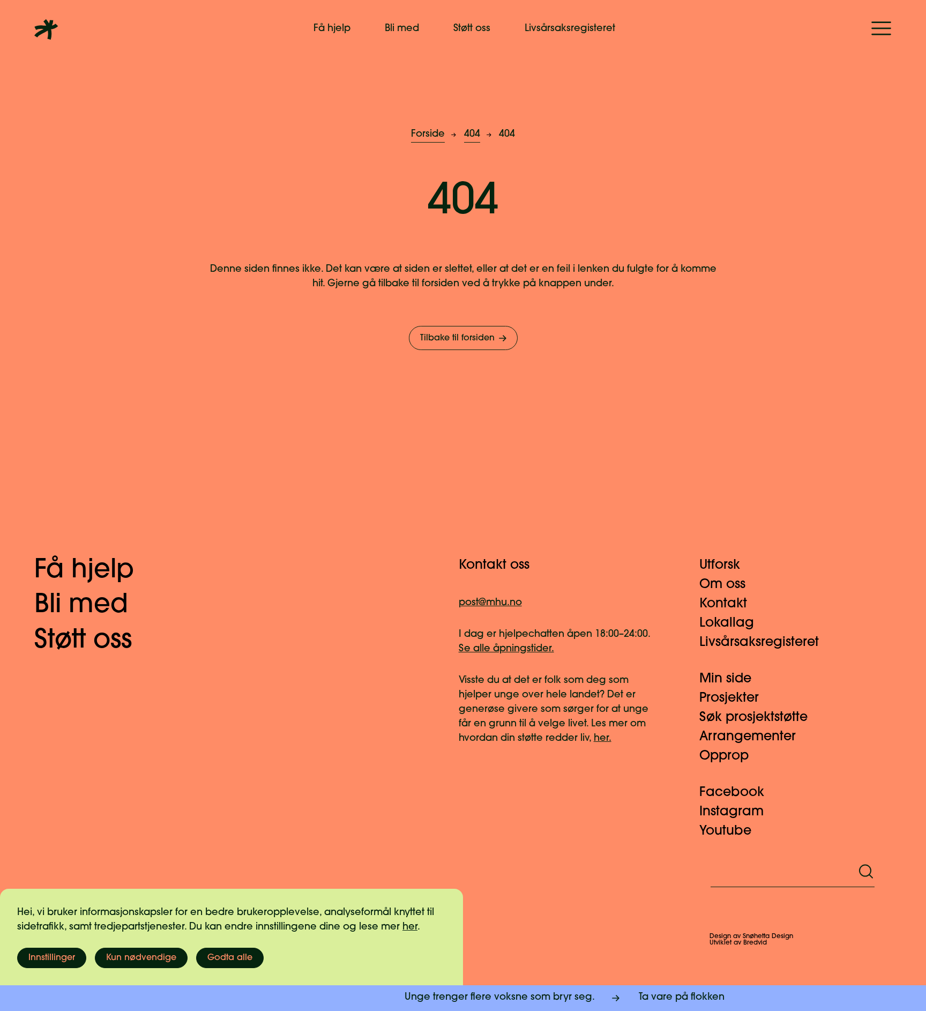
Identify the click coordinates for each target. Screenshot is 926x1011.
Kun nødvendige (141, 958)
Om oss (722, 584)
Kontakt (723, 604)
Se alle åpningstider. (506, 649)
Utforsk (719, 565)
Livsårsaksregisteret (570, 29)
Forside (428, 134)
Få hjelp (331, 29)
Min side (725, 679)
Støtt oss (471, 29)
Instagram (731, 812)
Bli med (402, 29)
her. (602, 739)
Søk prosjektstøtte (753, 717)
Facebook (731, 792)
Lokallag (726, 623)
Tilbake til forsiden (457, 338)
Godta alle (229, 958)
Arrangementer (747, 737)
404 (472, 134)
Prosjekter (729, 698)
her (409, 927)
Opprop (724, 756)
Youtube (725, 831)
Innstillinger (51, 958)
